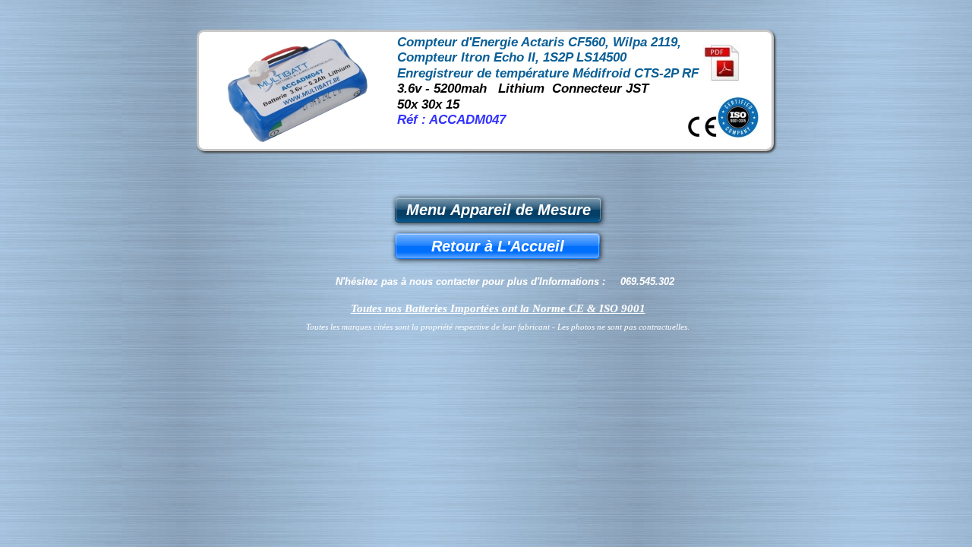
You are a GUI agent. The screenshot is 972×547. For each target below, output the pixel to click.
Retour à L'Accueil (497, 246)
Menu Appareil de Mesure (498, 209)
